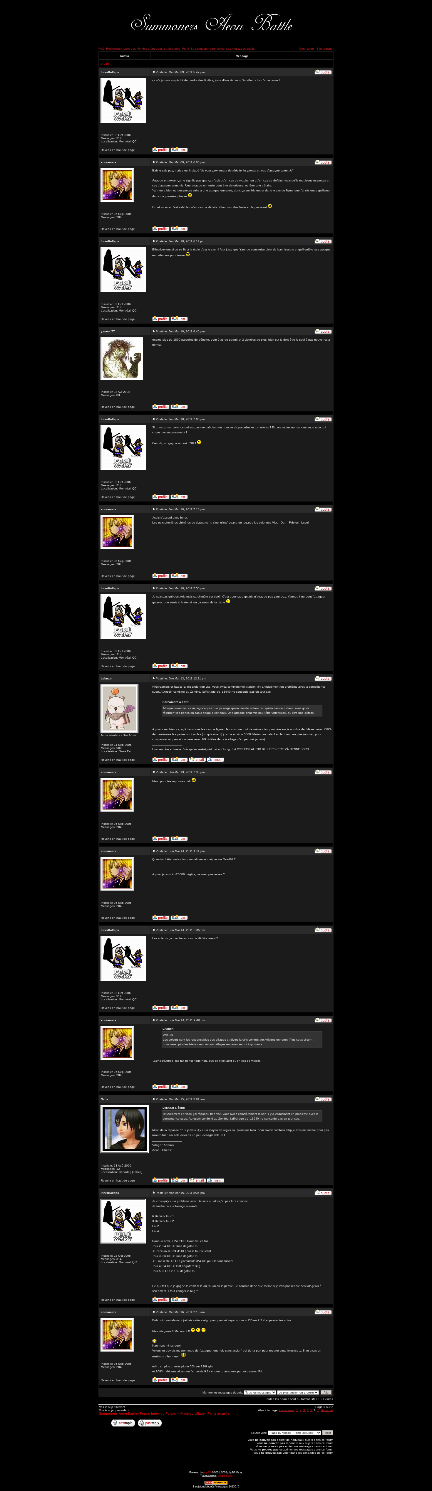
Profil (185, 48)
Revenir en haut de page (118, 150)
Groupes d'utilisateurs (165, 48)
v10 (106, 64)
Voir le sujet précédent (114, 1410)
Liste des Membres (136, 48)
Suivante (327, 1410)
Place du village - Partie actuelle (204, 1413)
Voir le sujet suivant (112, 1406)
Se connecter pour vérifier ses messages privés (222, 48)
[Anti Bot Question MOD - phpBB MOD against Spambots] (216, 1483)
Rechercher (114, 48)
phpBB (207, 1472)
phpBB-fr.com (224, 1475)
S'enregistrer (325, 48)
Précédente (286, 1410)
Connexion (306, 48)
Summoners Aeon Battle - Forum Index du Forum (137, 1413)
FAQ (101, 48)
